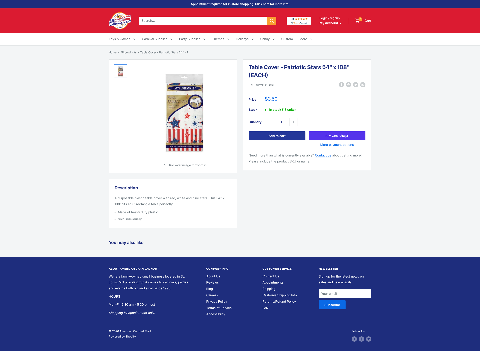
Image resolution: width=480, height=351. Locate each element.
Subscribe (332, 305)
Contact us (323, 155)
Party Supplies (190, 39)
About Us (213, 276)
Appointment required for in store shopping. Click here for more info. (240, 4)
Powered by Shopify (122, 336)
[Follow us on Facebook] (354, 339)
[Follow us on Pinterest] (368, 339)
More (305, 39)
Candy (265, 39)
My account (329, 23)
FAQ (265, 308)
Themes (218, 39)
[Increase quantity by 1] (294, 122)
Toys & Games (120, 39)
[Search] (271, 20)
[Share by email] (362, 85)
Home (113, 52)
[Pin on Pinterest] (348, 85)
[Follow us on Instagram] (361, 339)
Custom (287, 39)
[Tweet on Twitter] (355, 85)
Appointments (273, 282)
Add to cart (277, 136)
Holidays (243, 39)
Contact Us (270, 276)
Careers (212, 295)
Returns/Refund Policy (279, 301)
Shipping (268, 289)
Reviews (212, 282)
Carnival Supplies (155, 39)
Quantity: (255, 122)
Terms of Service (219, 308)
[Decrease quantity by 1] (269, 122)
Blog (209, 289)
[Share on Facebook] (341, 85)
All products (128, 52)
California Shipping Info (279, 295)
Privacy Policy (216, 301)
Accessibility (215, 314)
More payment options (337, 145)
